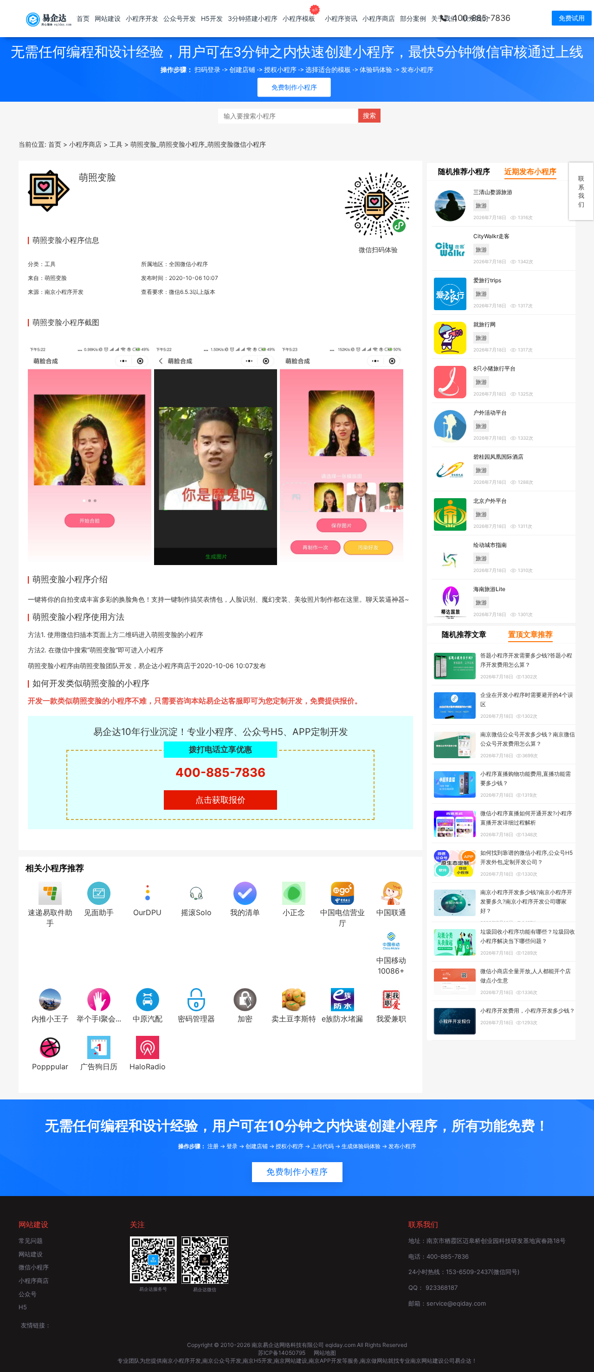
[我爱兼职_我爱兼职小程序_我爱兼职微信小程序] (391, 998)
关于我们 (444, 18)
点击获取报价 (220, 800)
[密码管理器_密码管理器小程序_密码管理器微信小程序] (196, 998)
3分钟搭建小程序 (253, 18)
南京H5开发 (257, 1360)
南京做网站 (374, 1360)
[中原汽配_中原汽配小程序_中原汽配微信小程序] (147, 998)
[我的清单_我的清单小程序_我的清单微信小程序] (245, 892)
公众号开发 (179, 18)
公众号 (28, 1294)
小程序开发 (142, 18)
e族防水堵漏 (342, 1018)
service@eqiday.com (456, 1303)
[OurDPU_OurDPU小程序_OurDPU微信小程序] (147, 892)
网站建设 (108, 18)
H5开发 (212, 18)
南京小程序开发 (64, 291)
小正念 (294, 912)
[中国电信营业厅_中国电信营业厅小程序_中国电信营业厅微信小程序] (342, 892)
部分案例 (413, 18)
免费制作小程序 (297, 1172)
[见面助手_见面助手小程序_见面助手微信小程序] (98, 892)
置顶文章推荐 (530, 634)
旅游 (481, 205)
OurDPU (147, 912)
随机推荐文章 (464, 634)
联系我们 (475, 18)
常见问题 (31, 1240)
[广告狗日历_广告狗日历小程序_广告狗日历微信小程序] (98, 1046)
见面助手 (99, 912)
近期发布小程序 (530, 171)
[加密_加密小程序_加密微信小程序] (245, 998)
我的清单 (245, 912)
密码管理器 (196, 1018)
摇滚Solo (196, 912)
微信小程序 (34, 1267)
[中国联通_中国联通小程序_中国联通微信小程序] (391, 892)
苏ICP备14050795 (282, 1352)
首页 (83, 18)
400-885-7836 (220, 772)
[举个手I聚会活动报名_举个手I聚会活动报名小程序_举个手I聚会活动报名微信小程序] (98, 998)
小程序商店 (378, 18)
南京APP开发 (325, 1360)
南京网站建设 (290, 1360)
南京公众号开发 (221, 1360)
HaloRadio (147, 1066)
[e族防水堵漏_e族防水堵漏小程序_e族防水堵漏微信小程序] (342, 998)
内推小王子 (50, 1018)
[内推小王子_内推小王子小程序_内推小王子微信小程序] (50, 998)
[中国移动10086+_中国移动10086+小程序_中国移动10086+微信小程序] (391, 940)
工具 (50, 263)
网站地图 (325, 1352)
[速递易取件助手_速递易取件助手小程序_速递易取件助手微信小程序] (50, 892)
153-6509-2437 (468, 1271)
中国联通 (391, 912)
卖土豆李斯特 (293, 1018)
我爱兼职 (391, 1018)
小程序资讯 (341, 18)
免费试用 (572, 18)
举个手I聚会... (99, 1018)
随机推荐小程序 (464, 171)
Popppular (50, 1066)
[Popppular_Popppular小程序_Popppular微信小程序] (50, 1046)
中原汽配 (147, 1018)
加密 (245, 1018)
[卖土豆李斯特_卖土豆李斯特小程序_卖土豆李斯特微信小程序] (293, 998)
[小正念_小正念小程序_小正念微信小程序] (293, 892)
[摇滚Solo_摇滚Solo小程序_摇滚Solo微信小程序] (196, 892)
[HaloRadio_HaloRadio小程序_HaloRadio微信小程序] (147, 1046)
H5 (23, 1307)
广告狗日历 (98, 1066)
